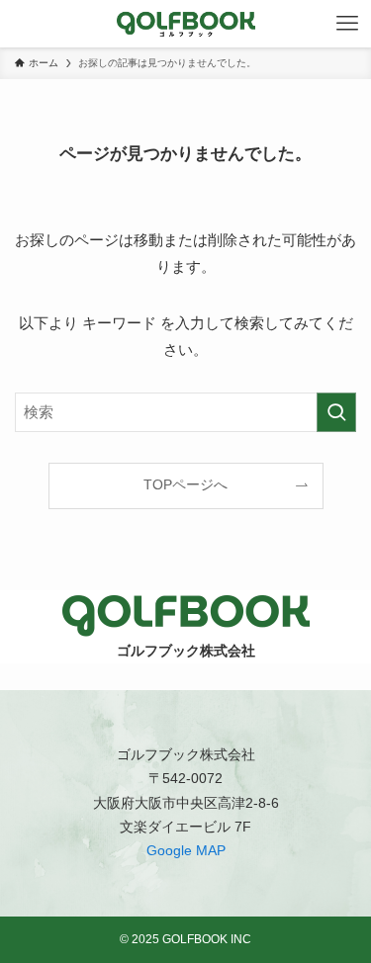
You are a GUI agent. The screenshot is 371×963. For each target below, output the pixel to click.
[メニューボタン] (347, 23)
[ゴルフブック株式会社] (186, 23)
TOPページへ (185, 485)
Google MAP (186, 850)
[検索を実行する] (336, 412)
